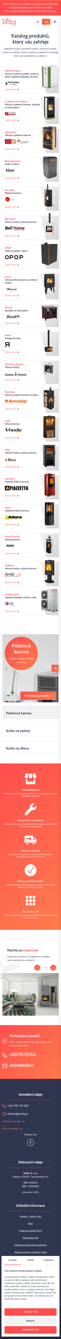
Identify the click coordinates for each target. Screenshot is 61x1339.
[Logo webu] (9, 21)
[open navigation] (55, 21)
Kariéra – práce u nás (30, 1217)
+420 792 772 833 (22, 1054)
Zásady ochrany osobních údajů (30, 1252)
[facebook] (30, 1142)
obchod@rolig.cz (21, 1065)
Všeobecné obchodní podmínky (30, 1245)
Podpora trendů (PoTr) (30, 1231)
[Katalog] (46, 22)
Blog (30, 1224)
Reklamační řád (30, 1238)
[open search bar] (38, 22)
